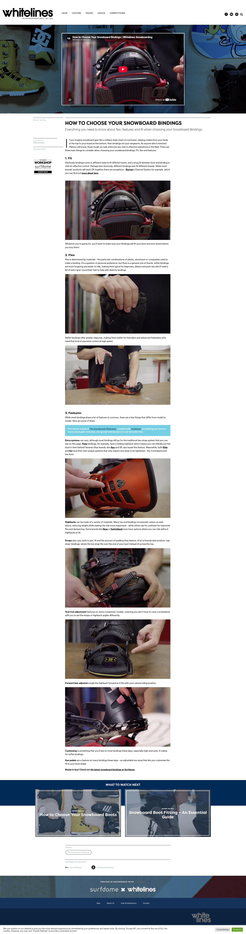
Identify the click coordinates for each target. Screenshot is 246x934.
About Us (110, 903)
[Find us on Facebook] (226, 14)
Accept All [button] (237, 929)
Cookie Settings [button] (223, 929)
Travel (89, 13)
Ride (165, 447)
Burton (129, 169)
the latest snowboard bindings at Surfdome (112, 769)
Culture (76, 13)
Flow (84, 444)
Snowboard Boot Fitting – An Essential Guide (167, 813)
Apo (113, 447)
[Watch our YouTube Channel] (231, 14)
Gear (64, 13)
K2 (70, 451)
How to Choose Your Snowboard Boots (78, 813)
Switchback (117, 529)
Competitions (117, 13)
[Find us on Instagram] (236, 14)
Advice (101, 13)
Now (105, 529)
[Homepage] (201, 916)
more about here (90, 173)
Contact (146, 903)
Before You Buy (39, 120)
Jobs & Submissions (129, 903)
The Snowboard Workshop (102, 429)
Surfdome (136, 429)
